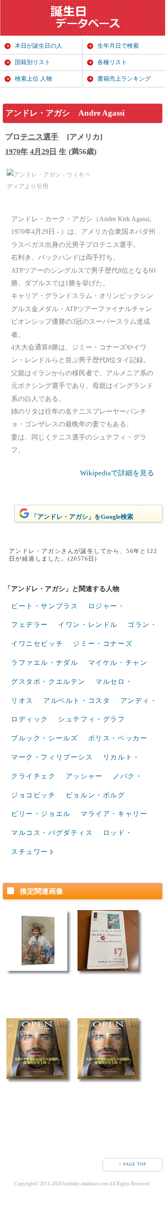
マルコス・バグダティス (52, 832)
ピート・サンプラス (44, 606)
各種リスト (112, 62)
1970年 (16, 151)
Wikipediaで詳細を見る (117, 473)
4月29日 (43, 151)
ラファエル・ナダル (44, 662)
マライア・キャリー (113, 813)
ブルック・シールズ (44, 738)
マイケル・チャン (118, 662)
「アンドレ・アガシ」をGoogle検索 (82, 516)
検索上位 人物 (33, 79)
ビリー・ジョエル (41, 813)
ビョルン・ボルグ (95, 795)
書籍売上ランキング (124, 79)
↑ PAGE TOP (133, 1164)
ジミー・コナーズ (103, 643)
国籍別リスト (32, 62)
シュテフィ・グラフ (91, 719)
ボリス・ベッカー (118, 738)
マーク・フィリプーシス (52, 757)
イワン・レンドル (88, 624)
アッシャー (84, 776)
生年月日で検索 (118, 46)
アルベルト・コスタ (76, 700)
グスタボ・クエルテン (48, 681)
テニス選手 (39, 137)
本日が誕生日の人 (38, 46)
